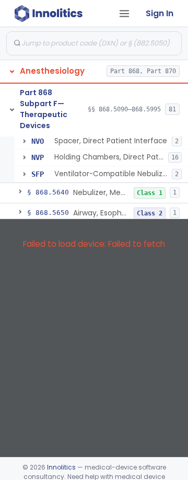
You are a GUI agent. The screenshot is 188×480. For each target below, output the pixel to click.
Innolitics (61, 467)
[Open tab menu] (124, 13)
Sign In (159, 13)
